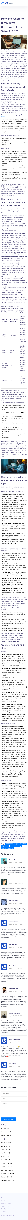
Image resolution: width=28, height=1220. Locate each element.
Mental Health (6, 1132)
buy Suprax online (10, 843)
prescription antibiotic (7, 848)
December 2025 (7, 1170)
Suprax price (5, 846)
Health (5, 1128)
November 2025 (7, 1173)
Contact (3, 1211)
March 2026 (6, 1160)
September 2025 (7, 1180)
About (3, 1201)
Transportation (6, 1135)
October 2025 (6, 1177)
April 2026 (5, 1156)
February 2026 (6, 1163)
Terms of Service (6, 1203)
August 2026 (6, 1142)
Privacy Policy (5, 1206)
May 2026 (5, 1153)
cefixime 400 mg (21, 843)
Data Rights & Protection (8, 1209)
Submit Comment (8, 1119)
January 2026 (6, 1166)
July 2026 (5, 1146)
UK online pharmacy (16, 846)
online (3, 117)
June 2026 (5, 1149)
